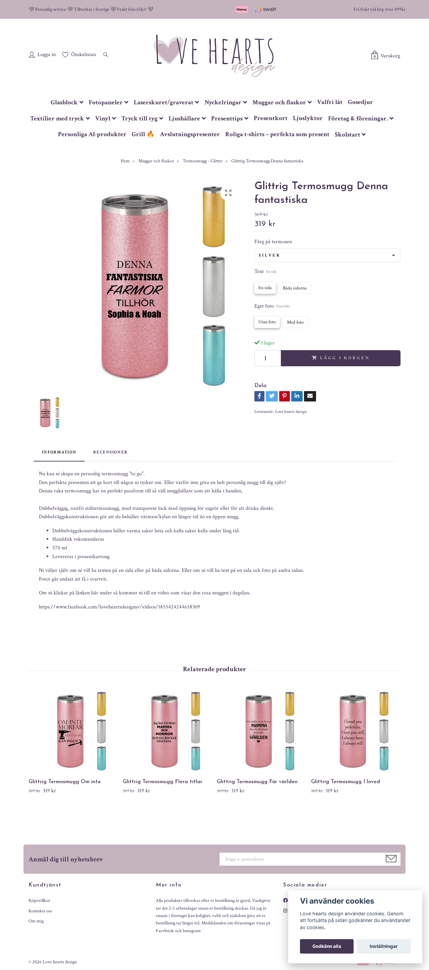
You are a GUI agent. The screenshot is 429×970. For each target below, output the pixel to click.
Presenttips (227, 118)
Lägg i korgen (345, 358)
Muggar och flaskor (279, 102)
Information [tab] (59, 452)
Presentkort (271, 118)
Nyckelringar (222, 102)
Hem (125, 161)
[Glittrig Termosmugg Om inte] (73, 731)
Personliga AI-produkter (92, 134)
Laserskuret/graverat (163, 102)
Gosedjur (360, 102)
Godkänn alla (326, 946)
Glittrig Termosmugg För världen (257, 782)
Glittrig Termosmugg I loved (345, 782)
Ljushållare (184, 118)
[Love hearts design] (214, 55)
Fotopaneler (106, 102)
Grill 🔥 (143, 134)
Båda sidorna (295, 288)
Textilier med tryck (57, 118)
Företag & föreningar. (358, 118)
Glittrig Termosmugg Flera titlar (162, 782)
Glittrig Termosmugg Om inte (64, 782)
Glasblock (64, 102)
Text (265, 271)
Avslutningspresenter (190, 134)
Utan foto (267, 322)
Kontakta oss (40, 911)
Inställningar (384, 946)
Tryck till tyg (139, 118)
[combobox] (327, 255)
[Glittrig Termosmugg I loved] (355, 731)
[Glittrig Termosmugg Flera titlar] (167, 731)
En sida (265, 288)
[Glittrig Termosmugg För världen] (261, 731)
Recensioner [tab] (110, 452)
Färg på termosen (273, 241)
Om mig (36, 921)
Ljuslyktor (308, 118)
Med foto (295, 322)
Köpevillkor (39, 901)
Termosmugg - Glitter (203, 161)
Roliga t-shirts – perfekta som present (277, 134)
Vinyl (102, 118)
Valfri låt (330, 102)
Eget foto (272, 306)
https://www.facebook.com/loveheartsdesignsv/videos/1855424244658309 (119, 606)
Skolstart (347, 134)
